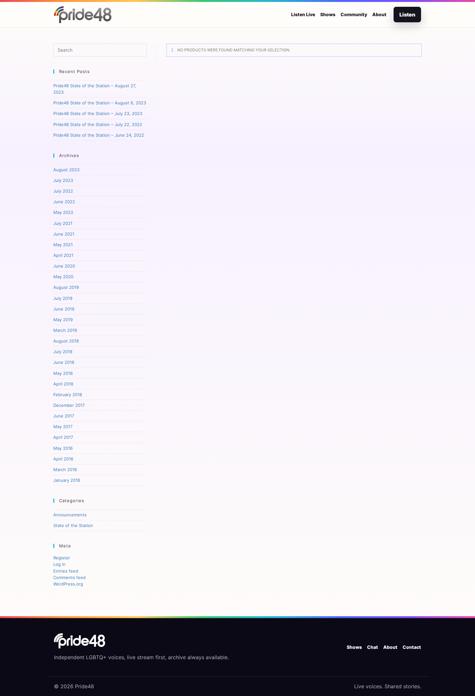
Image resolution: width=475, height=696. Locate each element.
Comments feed (69, 577)
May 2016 (63, 448)
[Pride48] (80, 641)
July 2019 (62, 298)
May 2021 (63, 244)
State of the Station (73, 525)
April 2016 (63, 458)
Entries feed (65, 571)
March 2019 (65, 330)
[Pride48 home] (83, 14)
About (379, 14)
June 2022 (64, 201)
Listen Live (303, 14)
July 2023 (63, 180)
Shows (327, 14)
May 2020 (63, 276)
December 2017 (69, 405)
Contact (412, 647)
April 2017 (63, 437)
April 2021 (63, 255)
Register (61, 557)
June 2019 (63, 308)
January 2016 (66, 480)
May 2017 (62, 426)
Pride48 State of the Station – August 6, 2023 (99, 102)
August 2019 (66, 287)
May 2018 (63, 373)
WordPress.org (68, 583)
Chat (372, 647)
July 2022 (63, 191)
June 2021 (63, 234)
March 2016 (65, 469)
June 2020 (64, 266)
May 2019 (63, 319)
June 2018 (63, 362)
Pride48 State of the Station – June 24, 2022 (98, 135)
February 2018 (67, 394)
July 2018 (62, 351)
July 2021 (62, 223)
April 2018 (63, 383)
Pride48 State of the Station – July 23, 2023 (97, 113)
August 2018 (66, 340)
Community (354, 14)
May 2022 (63, 212)
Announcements (70, 514)
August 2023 (66, 169)
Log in (59, 564)
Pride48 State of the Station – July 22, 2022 (97, 124)
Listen (407, 14)
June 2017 (63, 415)
